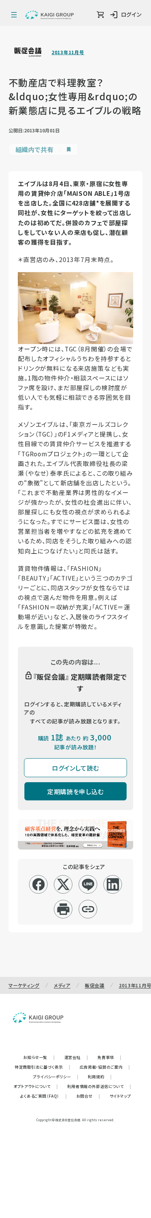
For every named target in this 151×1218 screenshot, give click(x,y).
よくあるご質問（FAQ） (43, 1096)
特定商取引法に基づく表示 (42, 1067)
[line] (88, 884)
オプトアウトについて (36, 1086)
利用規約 (100, 1076)
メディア (62, 985)
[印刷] (63, 909)
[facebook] (38, 884)
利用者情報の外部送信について (99, 1086)
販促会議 (95, 985)
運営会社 (76, 1057)
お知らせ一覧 (39, 1057)
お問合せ (88, 1096)
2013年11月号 (67, 52)
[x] (63, 884)
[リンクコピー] (88, 909)
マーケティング (24, 985)
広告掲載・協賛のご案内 (105, 1067)
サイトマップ (120, 1096)
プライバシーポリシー (56, 1076)
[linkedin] (113, 884)
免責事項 (110, 1057)
